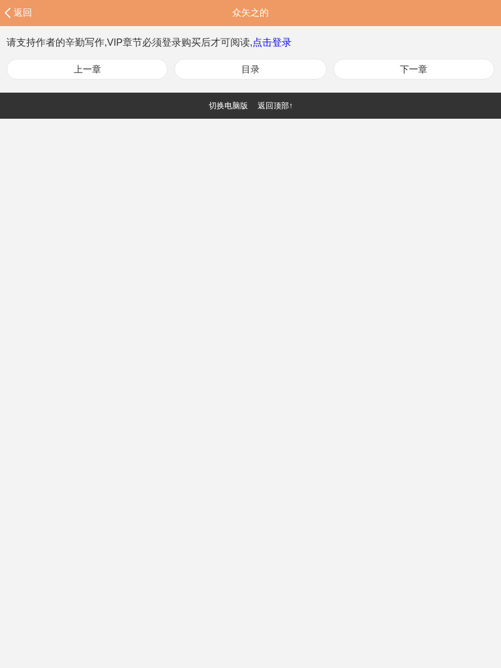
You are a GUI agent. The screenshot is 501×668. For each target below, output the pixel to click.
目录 (250, 69)
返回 (23, 12)
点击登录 (272, 42)
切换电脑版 (228, 105)
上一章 (87, 69)
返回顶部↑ (275, 105)
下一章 (413, 69)
